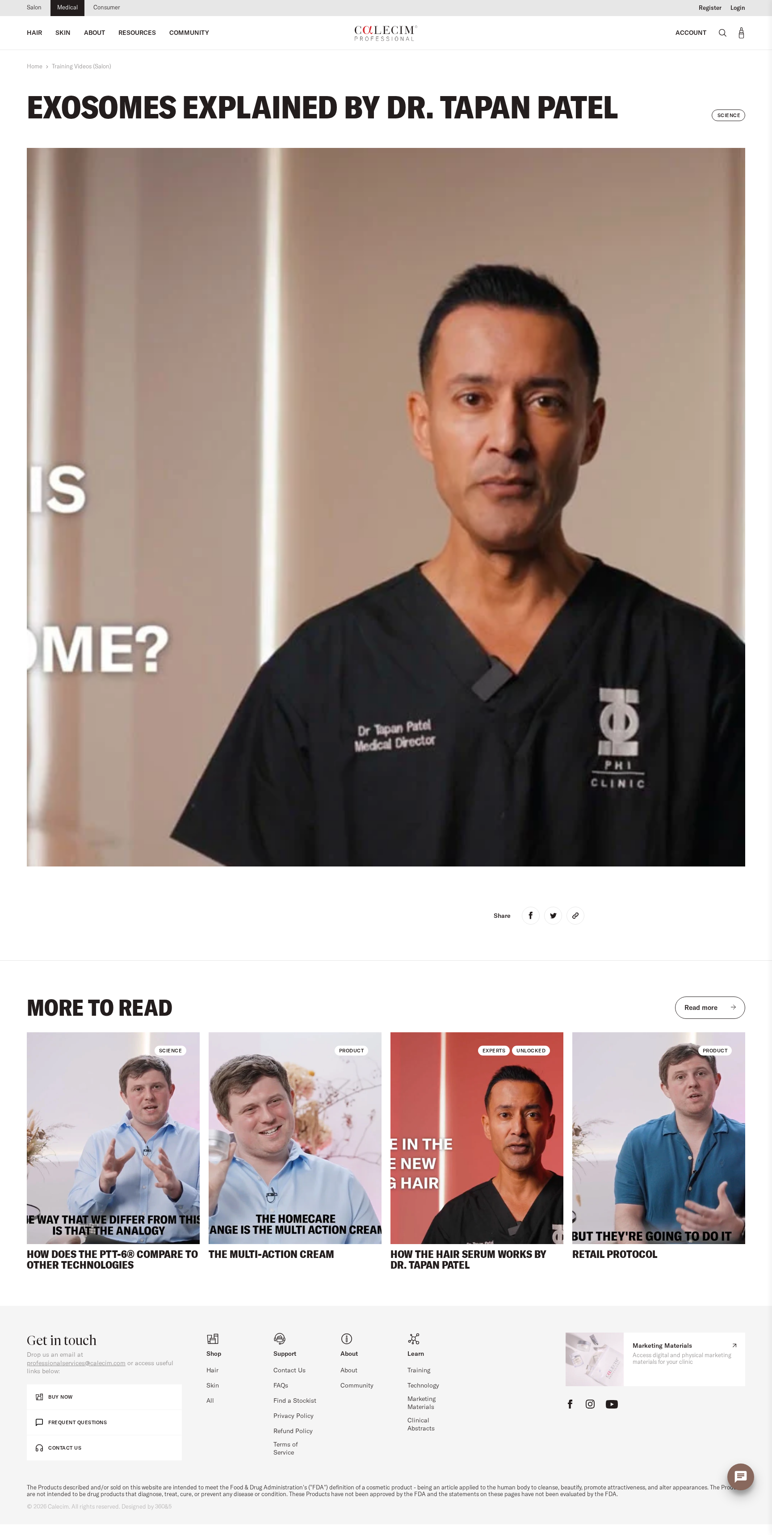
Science (729, 115)
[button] (44, 1139)
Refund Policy (293, 1431)
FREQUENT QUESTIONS (77, 1422)
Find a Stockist (294, 1401)
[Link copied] (575, 916)
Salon (34, 8)
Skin (212, 1386)
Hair (212, 1370)
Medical (67, 8)
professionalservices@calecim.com (76, 1363)
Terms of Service (285, 1449)
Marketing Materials (421, 1403)
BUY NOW (60, 1397)
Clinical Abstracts (421, 1424)
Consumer (106, 8)
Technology (423, 1386)
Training (418, 1370)
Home (34, 67)
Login (737, 7)
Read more (700, 1007)
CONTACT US (64, 1448)
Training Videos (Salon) (81, 67)
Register (710, 7)
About (348, 1370)
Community (356, 1386)
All (210, 1401)
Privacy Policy (293, 1416)
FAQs (280, 1386)
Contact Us (289, 1370)
